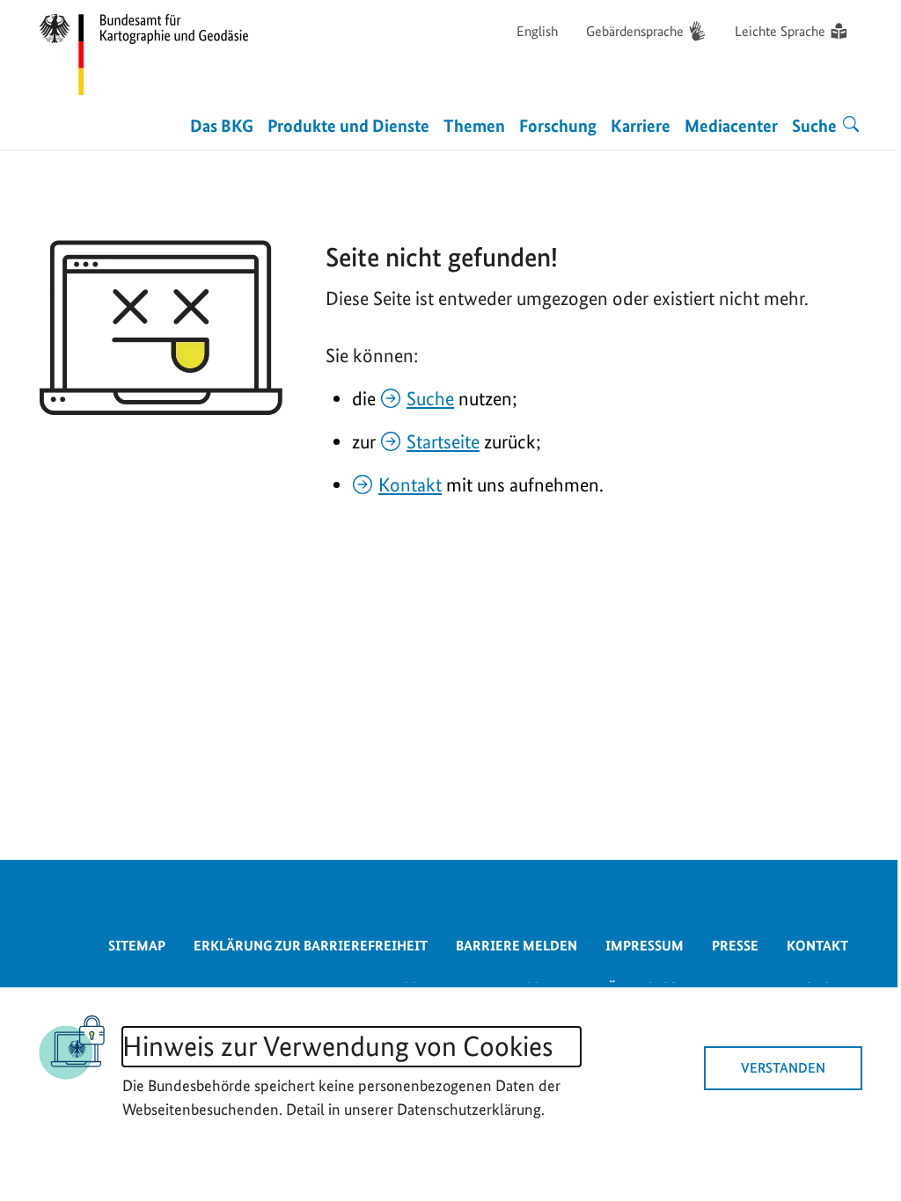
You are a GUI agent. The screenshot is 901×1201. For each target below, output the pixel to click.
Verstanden (783, 1067)
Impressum (644, 945)
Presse (735, 945)
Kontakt (410, 484)
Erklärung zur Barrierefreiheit (311, 945)
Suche (430, 398)
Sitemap (136, 945)
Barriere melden (516, 945)
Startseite (443, 441)
